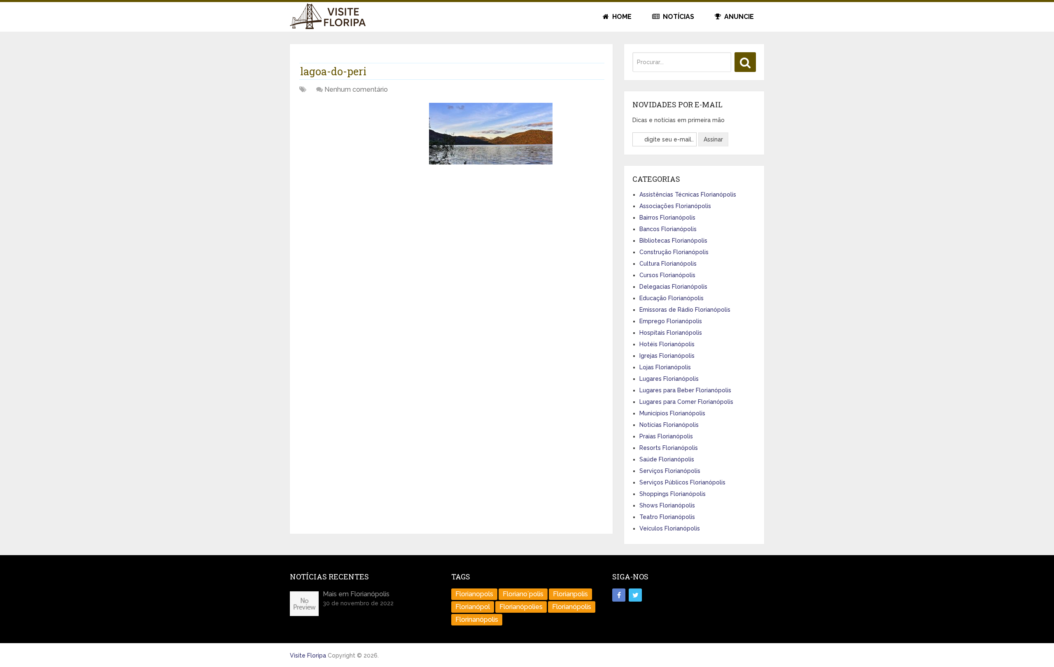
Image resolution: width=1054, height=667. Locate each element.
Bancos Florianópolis (668, 229)
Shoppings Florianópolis (672, 494)
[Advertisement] (361, 160)
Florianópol (472, 607)
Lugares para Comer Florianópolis (686, 401)
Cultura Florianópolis (668, 263)
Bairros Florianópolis (667, 217)
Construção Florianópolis (674, 252)
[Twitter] (635, 595)
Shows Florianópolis (667, 505)
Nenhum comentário (356, 89)
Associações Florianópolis (675, 206)
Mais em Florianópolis (356, 594)
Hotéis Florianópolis (667, 344)
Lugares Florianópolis (669, 378)
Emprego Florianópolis (670, 321)
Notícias (677, 17)
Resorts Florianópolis (668, 448)
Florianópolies (521, 607)
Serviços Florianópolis (669, 471)
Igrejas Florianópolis (667, 355)
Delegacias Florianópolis (673, 286)
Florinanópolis (476, 619)
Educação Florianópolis (671, 298)
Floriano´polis (523, 594)
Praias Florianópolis (666, 436)
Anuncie (738, 17)
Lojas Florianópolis (665, 367)
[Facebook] (618, 595)
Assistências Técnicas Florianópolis (687, 194)
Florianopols (474, 594)
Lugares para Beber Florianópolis (685, 390)
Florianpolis (570, 594)
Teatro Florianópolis (667, 517)
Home (621, 17)
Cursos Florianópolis (667, 275)
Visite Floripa (308, 655)
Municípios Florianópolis (672, 413)
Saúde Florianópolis (666, 459)
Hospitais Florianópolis (670, 332)
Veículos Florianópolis (669, 528)
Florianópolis (571, 607)
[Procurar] (745, 62)
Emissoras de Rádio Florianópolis (684, 309)
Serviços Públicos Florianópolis (682, 482)
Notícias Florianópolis (669, 425)
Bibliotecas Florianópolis (673, 240)
